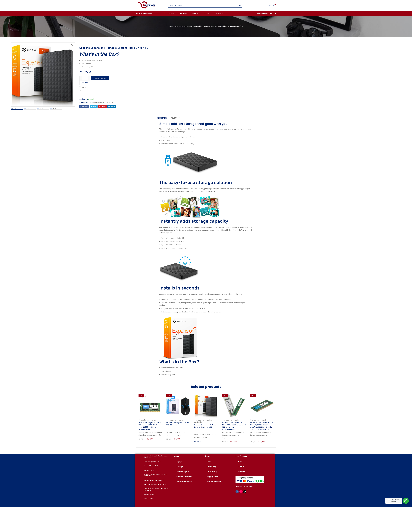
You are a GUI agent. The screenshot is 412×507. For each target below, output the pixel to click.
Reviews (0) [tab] (175, 118)
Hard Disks (198, 26)
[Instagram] (241, 491)
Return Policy (211, 467)
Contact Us (241, 472)
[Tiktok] (244, 491)
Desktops (179, 467)
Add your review (85, 44)
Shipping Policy (212, 476)
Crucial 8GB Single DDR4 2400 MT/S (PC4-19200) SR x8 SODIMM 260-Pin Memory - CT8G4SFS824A (150, 426)
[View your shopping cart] (274, 5)
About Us (241, 467)
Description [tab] (162, 118)
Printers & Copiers (182, 472)
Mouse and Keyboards (184, 481)
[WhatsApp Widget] (406, 501)
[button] (72, 45)
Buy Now (85, 82)
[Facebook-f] (237, 491)
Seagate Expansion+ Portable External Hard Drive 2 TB (205, 426)
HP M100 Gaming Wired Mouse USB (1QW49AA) (177, 424)
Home (171, 26)
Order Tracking (212, 472)
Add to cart (101, 78)
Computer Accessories (183, 26)
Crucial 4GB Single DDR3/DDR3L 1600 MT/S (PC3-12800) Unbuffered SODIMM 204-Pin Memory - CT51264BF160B (261, 426)
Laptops (179, 462)
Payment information (214, 481)
